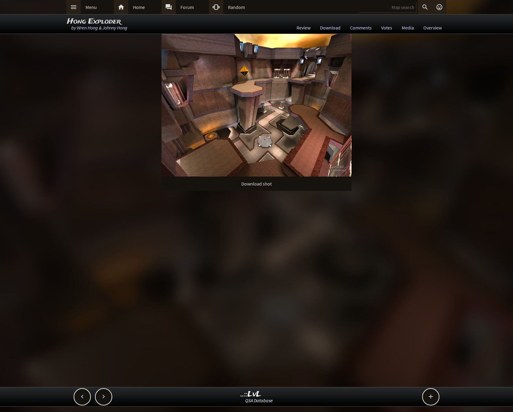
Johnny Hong (114, 28)
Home (139, 7)
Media (408, 28)
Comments (361, 28)
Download (330, 28)
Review (304, 28)
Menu (91, 7)
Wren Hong (87, 28)
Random (236, 7)
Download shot (256, 184)
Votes (386, 28)
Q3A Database (259, 400)
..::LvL (251, 394)
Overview (432, 28)
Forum (187, 7)
